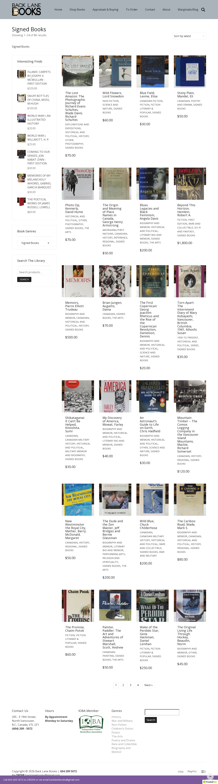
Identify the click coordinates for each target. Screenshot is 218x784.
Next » (148, 685)
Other (69, 140)
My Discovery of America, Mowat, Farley (113, 421)
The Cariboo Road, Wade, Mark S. (186, 524)
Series (194, 345)
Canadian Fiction (151, 101)
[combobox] (34, 243)
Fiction (144, 104)
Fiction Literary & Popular (150, 108)
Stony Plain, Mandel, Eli (185, 94)
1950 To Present (187, 337)
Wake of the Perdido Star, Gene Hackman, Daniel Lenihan (149, 635)
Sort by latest (182, 36)
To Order (132, 9)
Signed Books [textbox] (34, 243)
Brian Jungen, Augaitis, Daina (112, 306)
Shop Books (77, 9)
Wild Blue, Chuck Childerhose (148, 524)
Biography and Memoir (121, 750)
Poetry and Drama (123, 740)
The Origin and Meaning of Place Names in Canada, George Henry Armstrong (113, 215)
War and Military (122, 721)
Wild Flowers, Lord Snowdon (113, 94)
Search (24, 279)
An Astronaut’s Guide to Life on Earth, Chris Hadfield (150, 424)
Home (58, 9)
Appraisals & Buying (105, 9)
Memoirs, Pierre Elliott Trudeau (74, 306)
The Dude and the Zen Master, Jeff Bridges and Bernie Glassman (113, 529)
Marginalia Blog (188, 9)
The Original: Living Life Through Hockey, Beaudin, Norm (186, 635)
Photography (74, 143)
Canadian (183, 101)
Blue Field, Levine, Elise (149, 94)
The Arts (155, 242)
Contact (150, 9)
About (166, 9)
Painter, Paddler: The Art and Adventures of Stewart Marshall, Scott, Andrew (113, 637)
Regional (108, 241)
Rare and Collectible (124, 744)
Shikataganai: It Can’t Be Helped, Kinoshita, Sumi (75, 424)
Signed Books (74, 147)
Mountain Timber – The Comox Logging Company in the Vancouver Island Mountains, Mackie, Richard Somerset (187, 434)
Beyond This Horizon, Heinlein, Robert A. (186, 210)
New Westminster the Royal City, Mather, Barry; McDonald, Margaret (75, 529)
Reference (120, 237)
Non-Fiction (111, 101)
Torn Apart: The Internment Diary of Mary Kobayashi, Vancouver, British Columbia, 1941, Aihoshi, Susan (187, 318)
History (84, 136)
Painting (108, 655)
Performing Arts (114, 554)
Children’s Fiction (122, 728)
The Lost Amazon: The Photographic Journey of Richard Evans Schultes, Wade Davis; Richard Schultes (75, 106)
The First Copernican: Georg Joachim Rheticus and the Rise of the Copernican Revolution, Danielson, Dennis (149, 319)
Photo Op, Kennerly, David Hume (74, 208)
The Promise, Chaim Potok (75, 629)
